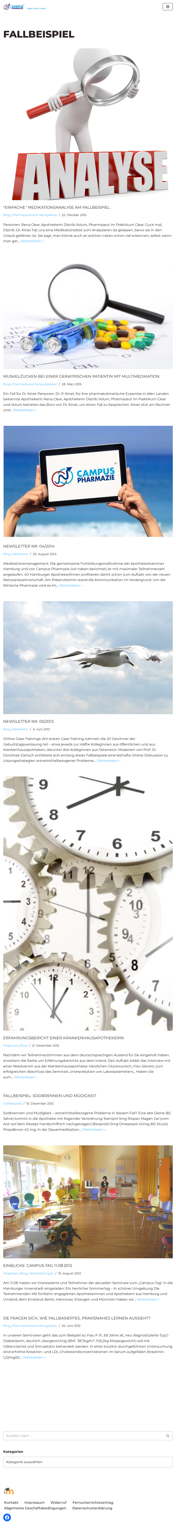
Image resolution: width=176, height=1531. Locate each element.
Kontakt (11, 1503)
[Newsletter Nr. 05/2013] (88, 657)
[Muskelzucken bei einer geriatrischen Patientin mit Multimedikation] (88, 313)
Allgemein (11, 1045)
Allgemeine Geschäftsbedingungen (35, 1508)
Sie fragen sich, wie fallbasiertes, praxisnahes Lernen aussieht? (77, 1318)
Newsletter (20, 554)
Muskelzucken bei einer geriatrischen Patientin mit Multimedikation (81, 376)
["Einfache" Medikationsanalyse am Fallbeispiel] (88, 124)
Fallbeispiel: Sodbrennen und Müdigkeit (49, 1095)
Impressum (34, 1503)
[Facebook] (7, 1517)
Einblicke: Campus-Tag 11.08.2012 (37, 1265)
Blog (7, 215)
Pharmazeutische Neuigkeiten (34, 215)
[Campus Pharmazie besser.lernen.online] (25, 7)
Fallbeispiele (12, 1103)
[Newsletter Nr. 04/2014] (88, 482)
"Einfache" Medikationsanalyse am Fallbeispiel (56, 207)
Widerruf (59, 1503)
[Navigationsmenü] (168, 6)
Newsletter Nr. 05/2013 (28, 721)
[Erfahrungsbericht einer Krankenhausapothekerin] (88, 903)
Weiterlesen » (32, 241)
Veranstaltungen (41, 1273)
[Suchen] (168, 1435)
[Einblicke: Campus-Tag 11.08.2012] (88, 1202)
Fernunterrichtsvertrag (93, 1503)
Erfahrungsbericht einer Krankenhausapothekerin (63, 1038)
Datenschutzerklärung (92, 1508)
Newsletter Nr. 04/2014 (29, 546)
